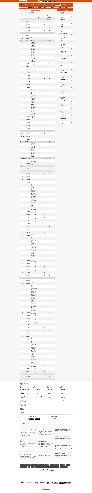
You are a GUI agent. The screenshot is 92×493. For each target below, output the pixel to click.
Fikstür (49, 392)
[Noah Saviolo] (58, 123)
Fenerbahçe (22, 409)
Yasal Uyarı (63, 397)
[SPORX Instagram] (47, 470)
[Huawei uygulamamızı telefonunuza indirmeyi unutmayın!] (53, 1)
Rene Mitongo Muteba (64, 115)
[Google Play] (62, 482)
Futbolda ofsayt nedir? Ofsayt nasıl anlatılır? (62, 436)
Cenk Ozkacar (62, 45)
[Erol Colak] (58, 13)
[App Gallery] (68, 482)
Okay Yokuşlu (62, 48)
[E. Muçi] (58, 66)
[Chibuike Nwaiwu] (58, 52)
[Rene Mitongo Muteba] (58, 116)
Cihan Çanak (62, 101)
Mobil (62, 393)
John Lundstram (63, 84)
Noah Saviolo (62, 123)
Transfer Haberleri (46, 464)
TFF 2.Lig (21, 398)
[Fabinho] (58, 87)
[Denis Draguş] (58, 98)
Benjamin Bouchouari (64, 62)
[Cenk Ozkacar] (58, 45)
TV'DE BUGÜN (60, 7)
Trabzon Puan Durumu (24, 393)
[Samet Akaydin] (58, 38)
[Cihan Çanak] (58, 101)
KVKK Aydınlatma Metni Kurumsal (63, 475)
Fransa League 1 (23, 406)
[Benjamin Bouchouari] (58, 63)
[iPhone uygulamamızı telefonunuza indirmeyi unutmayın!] (49, 1)
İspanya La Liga (23, 402)
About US (36, 475)
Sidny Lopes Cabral (63, 34)
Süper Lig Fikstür (56, 464)
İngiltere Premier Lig (23, 401)
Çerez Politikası (46, 475)
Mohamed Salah (63, 119)
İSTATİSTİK (66, 7)
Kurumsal (63, 400)
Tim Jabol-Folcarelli (63, 55)
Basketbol (32, 4)
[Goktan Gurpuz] (58, 59)
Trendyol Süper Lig (23, 396)
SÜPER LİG (45, 7)
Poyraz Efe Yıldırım (63, 112)
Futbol (26, 4)
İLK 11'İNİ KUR (29, 7)
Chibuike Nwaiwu (63, 52)
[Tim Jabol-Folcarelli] (58, 55)
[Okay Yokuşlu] (58, 48)
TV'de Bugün (50, 389)
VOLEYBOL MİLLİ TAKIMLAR (37, 7)
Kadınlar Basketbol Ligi (38, 390)
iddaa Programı (68, 464)
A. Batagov (62, 41)
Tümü (69, 4)
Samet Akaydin (63, 38)
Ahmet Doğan (62, 16)
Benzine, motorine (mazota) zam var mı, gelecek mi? (46, 429)
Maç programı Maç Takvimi (24, 464)
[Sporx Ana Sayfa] (28, 1)
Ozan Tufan (62, 91)
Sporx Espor (50, 393)
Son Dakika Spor (64, 394)
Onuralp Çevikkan (63, 20)
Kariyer (62, 392)
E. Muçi (62, 66)
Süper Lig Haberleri (62, 464)
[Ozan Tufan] (58, 91)
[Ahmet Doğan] (58, 17)
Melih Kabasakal (63, 77)
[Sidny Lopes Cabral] (58, 34)
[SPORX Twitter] (50, 470)
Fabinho (62, 87)
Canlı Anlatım (38, 464)
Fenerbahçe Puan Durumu (24, 390)
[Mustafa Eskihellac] (58, 73)
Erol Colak (62, 13)
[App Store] (55, 482)
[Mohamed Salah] (58, 119)
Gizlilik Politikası (53, 475)
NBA (35, 392)
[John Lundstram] (58, 84)
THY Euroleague (37, 393)
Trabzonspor (22, 412)
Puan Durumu (50, 390)
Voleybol (51, 4)
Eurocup (35, 394)
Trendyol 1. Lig (22, 397)
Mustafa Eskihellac (63, 73)
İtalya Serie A (22, 404)
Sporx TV (38, 4)
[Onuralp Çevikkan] (58, 20)
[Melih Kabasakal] (58, 77)
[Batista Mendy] (58, 70)
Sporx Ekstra (50, 396)
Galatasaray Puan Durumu (24, 389)
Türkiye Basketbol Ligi (37, 389)
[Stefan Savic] (58, 27)
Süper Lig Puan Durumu (24, 394)
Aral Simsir (62, 94)
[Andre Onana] (58, 24)
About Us (62, 396)
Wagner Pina (62, 31)
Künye (62, 390)
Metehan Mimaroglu (63, 108)
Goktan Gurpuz (63, 59)
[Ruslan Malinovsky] (58, 80)
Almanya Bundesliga (23, 405)
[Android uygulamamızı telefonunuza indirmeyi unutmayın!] (45, 1)
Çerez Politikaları (64, 398)
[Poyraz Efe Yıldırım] (58, 112)
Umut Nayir (62, 105)
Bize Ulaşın (63, 389)
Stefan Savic (62, 27)
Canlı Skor (45, 4)
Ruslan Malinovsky (63, 80)
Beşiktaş (21, 408)
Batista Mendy (62, 70)
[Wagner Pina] (58, 31)
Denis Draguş (62, 98)
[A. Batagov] (58, 41)
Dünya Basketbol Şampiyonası (39, 396)
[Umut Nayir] (58, 105)
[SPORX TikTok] (52, 470)
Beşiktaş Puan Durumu (24, 392)
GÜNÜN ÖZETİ (23, 7)
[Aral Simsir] (58, 94)
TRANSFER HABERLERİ (52, 7)
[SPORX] (46, 490)
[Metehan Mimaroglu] (58, 108)
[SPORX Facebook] (44, 470)
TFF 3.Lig (21, 400)
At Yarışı (64, 4)
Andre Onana (62, 24)
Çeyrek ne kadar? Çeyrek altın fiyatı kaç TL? (44, 455)
